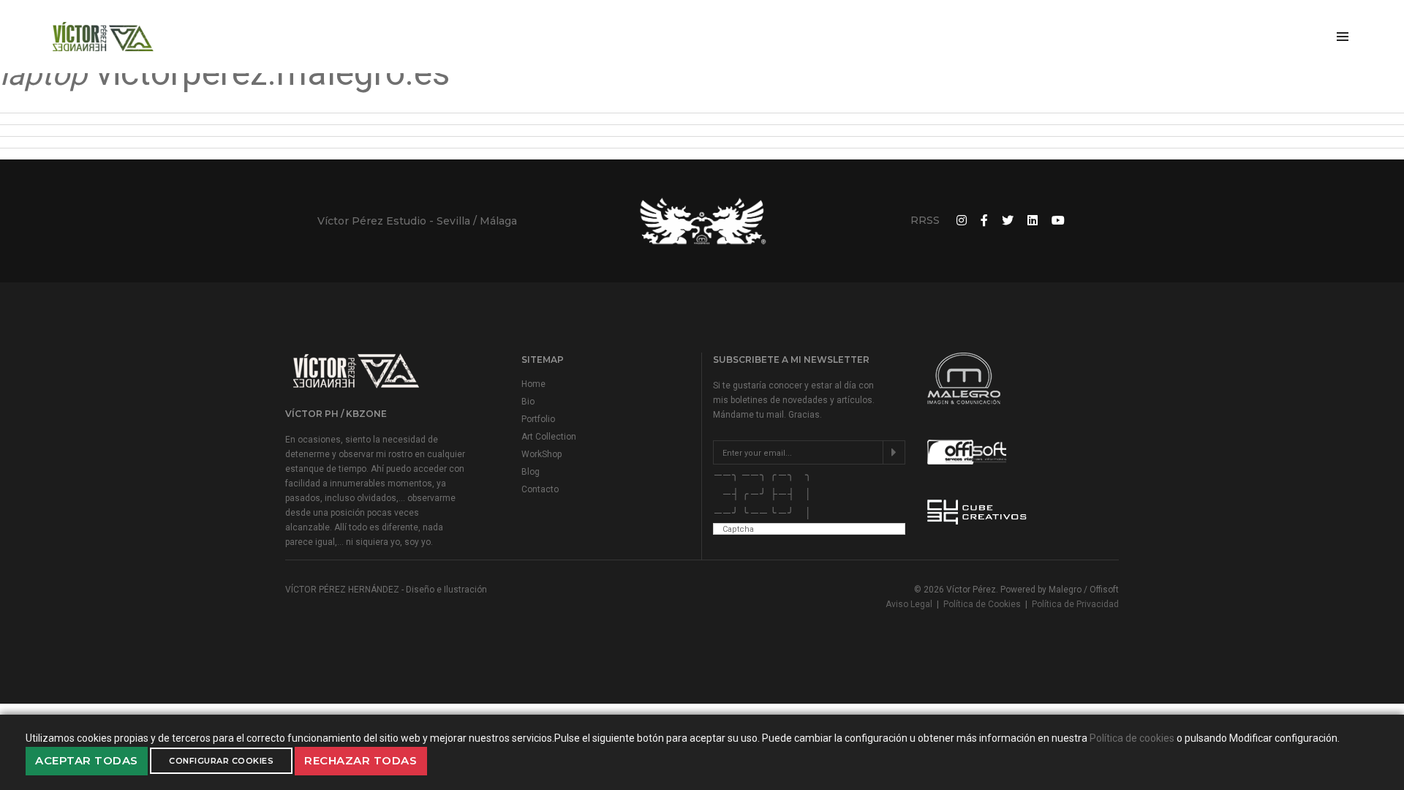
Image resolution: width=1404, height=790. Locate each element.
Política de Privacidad (1075, 604)
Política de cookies (1132, 738)
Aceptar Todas (86, 760)
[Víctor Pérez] (103, 36)
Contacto (540, 489)
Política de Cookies (982, 604)
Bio (528, 401)
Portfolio (538, 419)
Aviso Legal (909, 604)
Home (533, 384)
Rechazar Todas (360, 760)
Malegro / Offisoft (1084, 589)
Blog (530, 472)
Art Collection (548, 437)
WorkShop (541, 454)
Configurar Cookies (221, 761)
